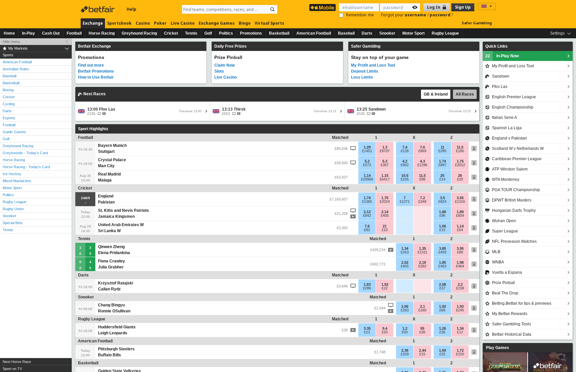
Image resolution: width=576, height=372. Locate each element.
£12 (460, 332)
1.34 (404, 248)
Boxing (8, 90)
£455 (405, 266)
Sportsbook (119, 23)
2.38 (404, 350)
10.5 (404, 175)
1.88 (442, 211)
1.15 (384, 175)
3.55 (460, 197)
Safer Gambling (477, 22)
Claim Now (224, 65)
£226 (405, 179)
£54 (460, 229)
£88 (422, 179)
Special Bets (13, 223)
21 (385, 226)
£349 (422, 201)
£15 (442, 229)
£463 (442, 266)
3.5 (442, 197)
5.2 (367, 161)
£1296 (422, 165)
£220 (460, 354)
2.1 (422, 306)
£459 (442, 252)
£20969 (367, 179)
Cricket (171, 33)
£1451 (367, 151)
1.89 (460, 211)
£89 (460, 252)
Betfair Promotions (96, 71)
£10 (385, 229)
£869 (422, 151)
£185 (460, 151)
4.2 (404, 161)
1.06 (442, 226)
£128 (405, 151)
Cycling (9, 104)
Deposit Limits (364, 71)
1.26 (442, 328)
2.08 (442, 284)
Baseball (346, 33)
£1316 (460, 201)
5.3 (384, 161)
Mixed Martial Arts (17, 181)
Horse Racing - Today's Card (26, 167)
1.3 (384, 147)
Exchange (93, 23)
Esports (9, 118)
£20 (460, 179)
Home (9, 33)
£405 (385, 215)
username (416, 15)
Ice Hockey (12, 174)
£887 (442, 165)
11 (442, 147)
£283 (405, 310)
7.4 (404, 147)
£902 (405, 165)
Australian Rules (16, 69)
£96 (442, 215)
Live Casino (183, 23)
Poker (160, 23)
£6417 (385, 179)
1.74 (442, 161)
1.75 (460, 161)
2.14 (384, 211)
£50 (405, 332)
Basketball (279, 33)
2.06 (404, 306)
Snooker (387, 33)
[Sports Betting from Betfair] (322, 7)
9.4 (384, 328)
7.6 (422, 147)
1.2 (404, 328)
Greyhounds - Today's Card (25, 153)
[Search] (272, 9)
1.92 (384, 284)
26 (460, 175)
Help (131, 9)
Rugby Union (13, 209)
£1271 (405, 201)
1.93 (460, 306)
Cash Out (51, 33)
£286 (367, 288)
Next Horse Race (17, 362)
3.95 (460, 248)
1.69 (442, 350)
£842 (367, 215)
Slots (219, 71)
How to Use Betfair (96, 77)
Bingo (245, 23)
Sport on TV (12, 369)
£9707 (385, 151)
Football (74, 33)
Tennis (191, 33)
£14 (442, 179)
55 (422, 328)
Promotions (251, 33)
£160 (422, 310)
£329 (405, 354)
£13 (367, 332)
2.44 (422, 350)
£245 (460, 310)
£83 (367, 229)
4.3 (422, 161)
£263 (405, 252)
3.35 (367, 328)
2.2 (460, 284)
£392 (422, 266)
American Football (313, 33)
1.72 (460, 350)
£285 (442, 151)
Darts (367, 33)
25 (442, 175)
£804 (460, 215)
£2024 (385, 201)
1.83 (367, 284)
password (440, 15)
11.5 (460, 147)
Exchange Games (217, 23)
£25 (442, 354)
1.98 (460, 262)
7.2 (422, 197)
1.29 (367, 147)
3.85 (442, 248)
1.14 (367, 175)
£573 (367, 165)
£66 (442, 310)
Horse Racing (102, 33)
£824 (442, 201)
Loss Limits (362, 77)
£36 (422, 332)
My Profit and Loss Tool (373, 65)
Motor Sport (413, 33)
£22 (385, 288)
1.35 (422, 248)
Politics (226, 33)
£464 (460, 266)
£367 (385, 165)
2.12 (367, 211)
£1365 (367, 201)
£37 (442, 288)
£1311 (422, 252)
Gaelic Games (14, 132)
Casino (143, 23)
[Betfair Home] (98, 9)
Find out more (91, 65)
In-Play (28, 33)
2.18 (422, 262)
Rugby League (445, 33)
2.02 (404, 262)
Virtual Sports (269, 23)
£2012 (460, 165)
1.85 (442, 262)
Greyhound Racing (139, 33)
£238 (460, 288)
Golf (208, 33)
